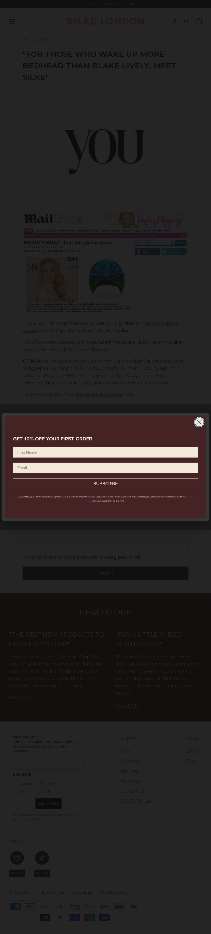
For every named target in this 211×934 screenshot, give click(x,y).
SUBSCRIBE (105, 484)
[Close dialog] (199, 422)
